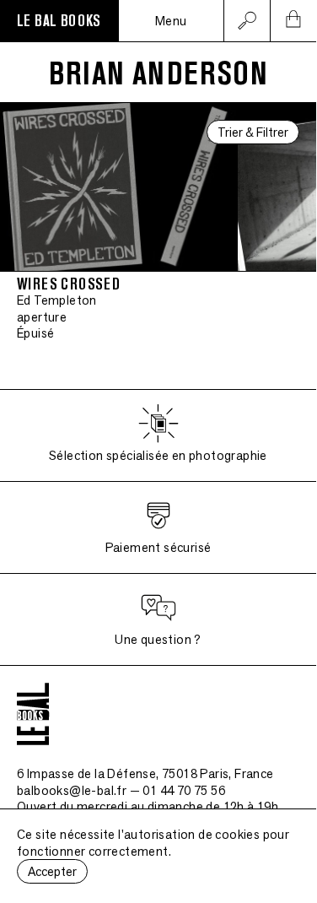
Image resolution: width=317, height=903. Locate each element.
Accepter (52, 871)
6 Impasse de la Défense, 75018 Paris (145, 773)
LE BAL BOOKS (59, 21)
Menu (171, 21)
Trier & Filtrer (253, 132)
